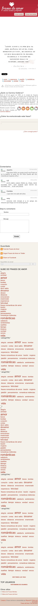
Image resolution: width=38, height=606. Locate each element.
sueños (3, 325)
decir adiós (5, 288)
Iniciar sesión (19, 14)
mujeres (3, 309)
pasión (22, 79)
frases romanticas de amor (11, 305)
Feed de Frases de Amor (11, 249)
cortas (3, 286)
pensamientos (6, 313)
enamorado (5, 299)
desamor (5, 290)
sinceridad (7, 81)
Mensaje (6, 219)
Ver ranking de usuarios (19, 584)
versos (3, 333)
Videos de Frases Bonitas (9, 591)
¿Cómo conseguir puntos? (30, 131)
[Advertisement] (19, 30)
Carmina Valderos (5, 111)
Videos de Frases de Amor (9, 594)
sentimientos (5, 323)
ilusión (3, 307)
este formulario (19, 86)
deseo (3, 293)
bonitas (3, 282)
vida (22, 81)
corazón (4, 284)
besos (3, 280)
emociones (5, 297)
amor (5, 79)
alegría (3, 273)
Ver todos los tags (19, 577)
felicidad (4, 303)
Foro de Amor (33, 603)
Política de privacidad (34, 601)
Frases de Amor (25, 603)
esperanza (13, 79)
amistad (3, 275)
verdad (16, 81)
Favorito (14, 68)
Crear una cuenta (31, 14)
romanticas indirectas (8, 315)
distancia (4, 295)
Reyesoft (28, 600)
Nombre (6, 212)
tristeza (3, 329)
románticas (30, 79)
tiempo (3, 327)
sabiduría (4, 321)
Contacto (3, 600)
